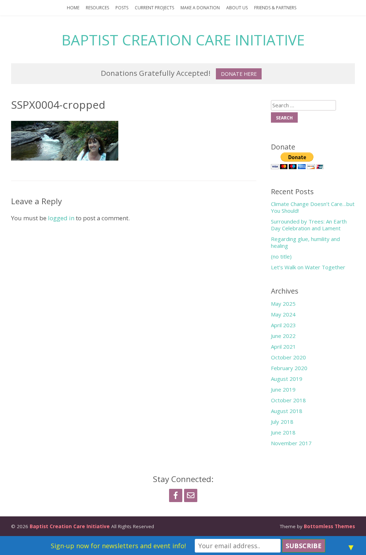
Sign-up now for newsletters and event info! (118, 545)
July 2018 (282, 421)
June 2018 (283, 432)
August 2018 (286, 410)
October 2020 (288, 357)
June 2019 (283, 389)
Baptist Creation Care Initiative (183, 40)
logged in (61, 218)
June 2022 (283, 335)
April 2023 (283, 325)
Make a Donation (200, 8)
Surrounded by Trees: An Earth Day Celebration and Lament (309, 225)
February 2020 (289, 368)
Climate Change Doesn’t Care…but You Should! (313, 207)
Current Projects (154, 8)
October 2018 (288, 400)
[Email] (190, 495)
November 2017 (291, 443)
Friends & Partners (275, 8)
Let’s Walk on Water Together (308, 267)
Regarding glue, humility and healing (305, 242)
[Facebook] (175, 495)
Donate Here (239, 73)
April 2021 (283, 346)
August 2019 (286, 378)
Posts (121, 8)
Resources (97, 8)
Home (73, 8)
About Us (237, 8)
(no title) (281, 256)
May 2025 (283, 303)
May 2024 (283, 314)
